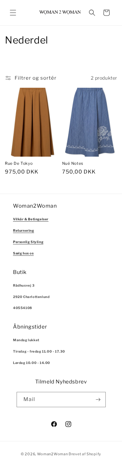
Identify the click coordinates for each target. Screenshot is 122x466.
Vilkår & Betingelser (30, 219)
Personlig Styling (28, 242)
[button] (13, 13)
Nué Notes (72, 163)
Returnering (23, 230)
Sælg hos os (23, 253)
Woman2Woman (52, 454)
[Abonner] (98, 399)
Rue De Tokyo (19, 163)
